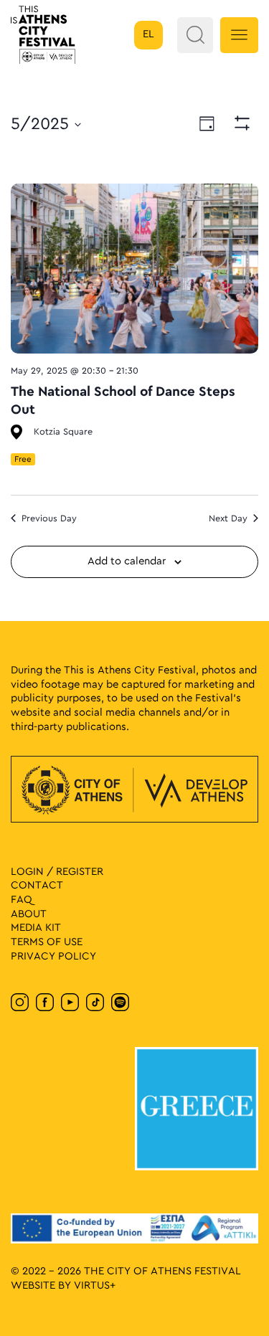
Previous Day (49, 518)
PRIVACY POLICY (53, 957)
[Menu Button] (239, 35)
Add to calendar (127, 561)
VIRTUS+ (94, 1286)
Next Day (228, 518)
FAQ (21, 900)
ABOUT (29, 914)
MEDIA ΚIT (36, 928)
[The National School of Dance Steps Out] (134, 269)
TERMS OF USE (46, 942)
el (148, 34)
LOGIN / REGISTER (57, 872)
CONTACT (37, 886)
